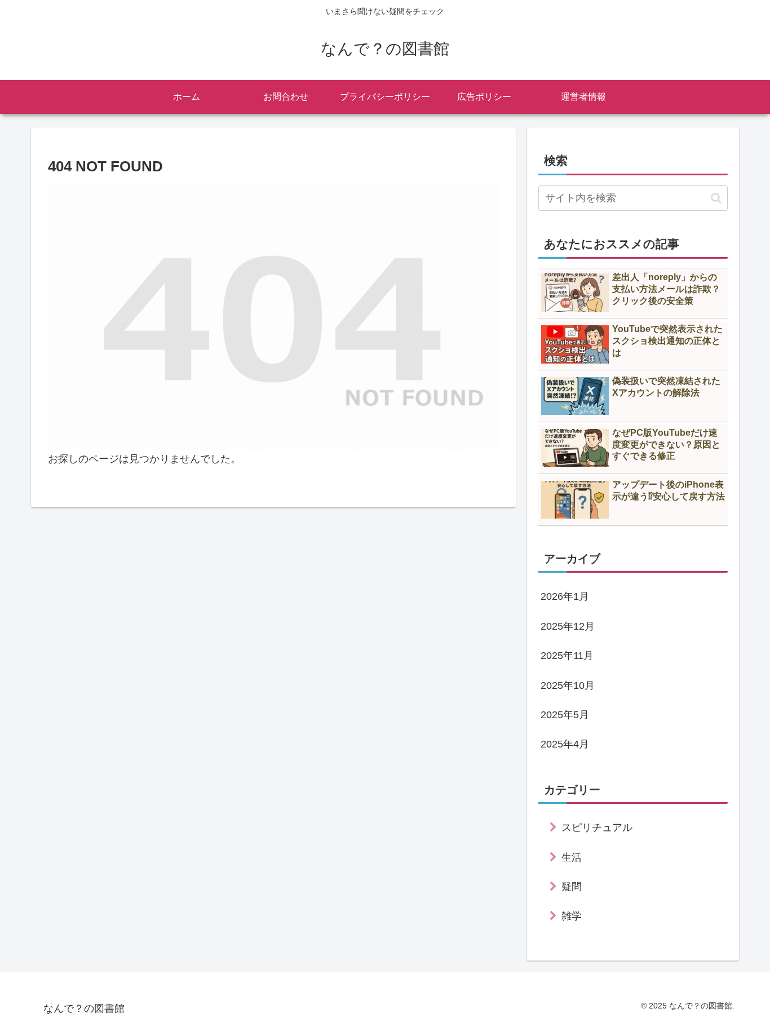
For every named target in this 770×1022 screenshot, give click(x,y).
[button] (716, 198)
